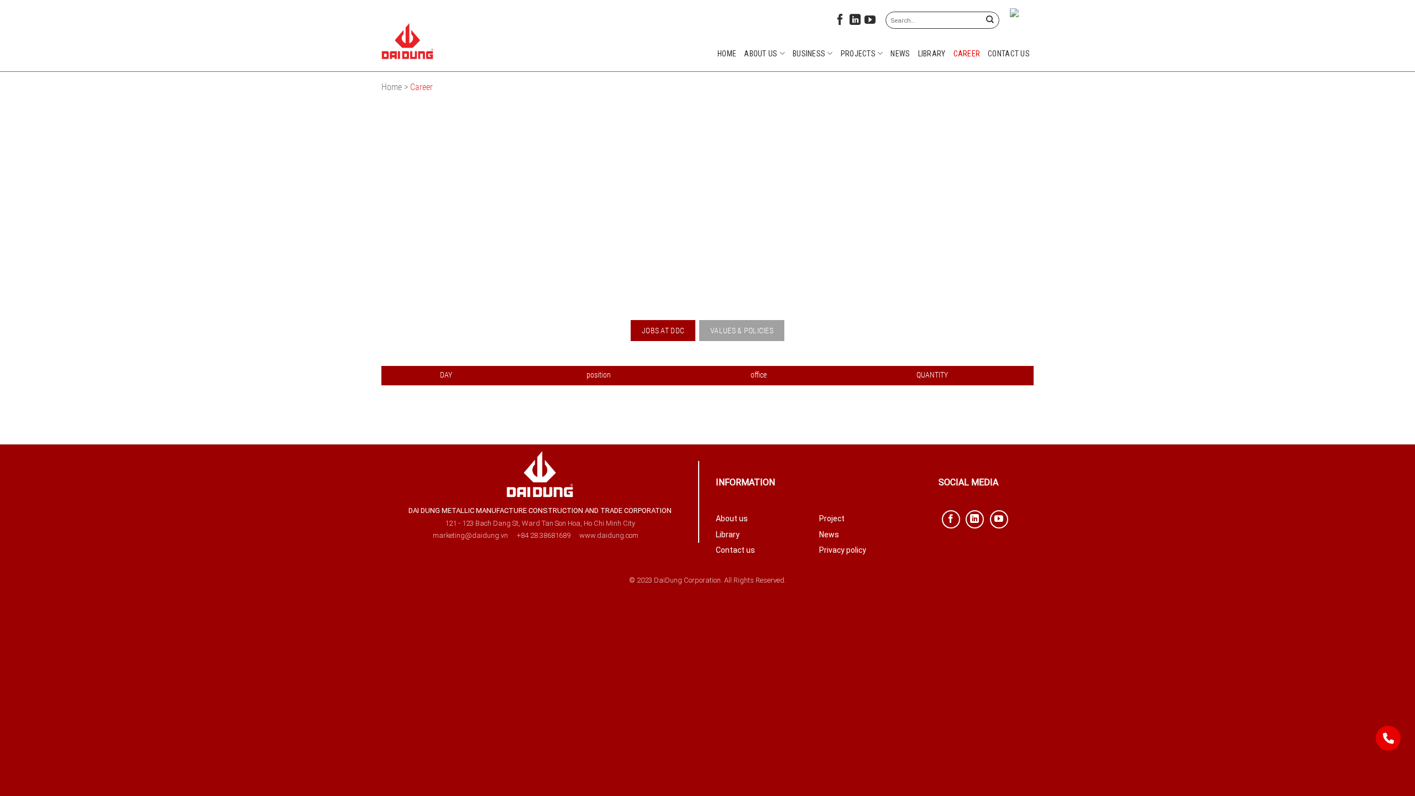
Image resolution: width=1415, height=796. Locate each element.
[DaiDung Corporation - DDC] (407, 41)
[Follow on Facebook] (840, 22)
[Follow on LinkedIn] (855, 22)
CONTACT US (1009, 53)
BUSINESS (809, 53)
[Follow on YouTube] (870, 22)
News (900, 53)
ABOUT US (760, 53)
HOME (726, 53)
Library (932, 53)
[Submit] (990, 20)
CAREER (967, 53)
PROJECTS (858, 53)
